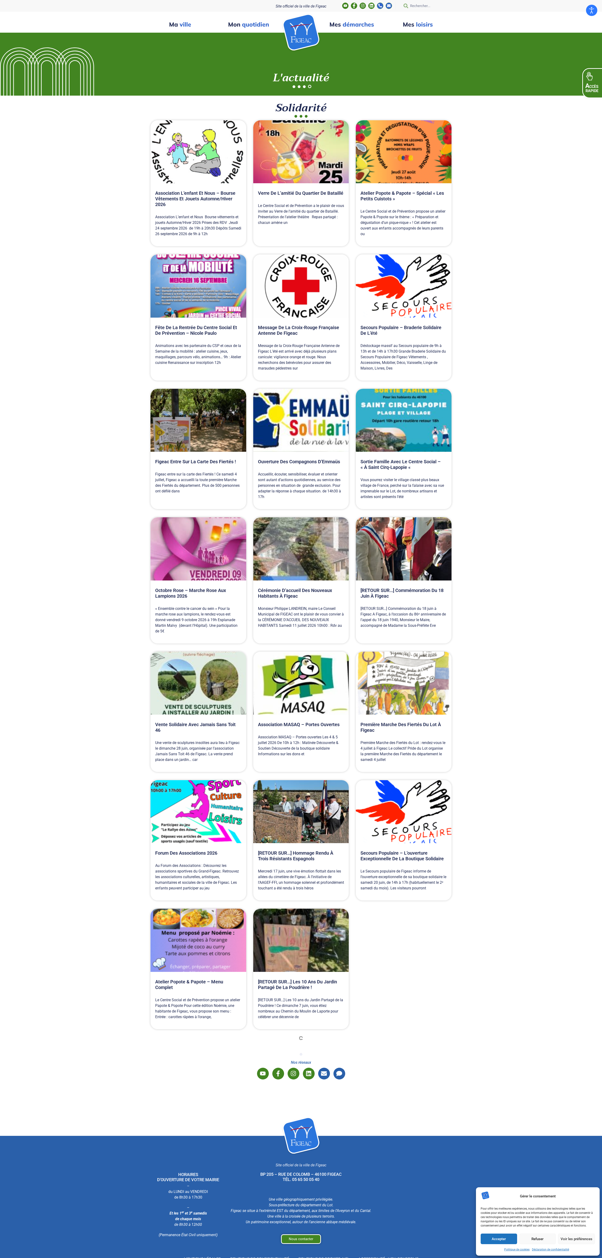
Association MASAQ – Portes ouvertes (299, 724)
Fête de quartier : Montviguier (392, 982)
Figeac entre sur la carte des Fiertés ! (196, 461)
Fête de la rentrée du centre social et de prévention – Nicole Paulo (196, 330)
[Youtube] (345, 6)
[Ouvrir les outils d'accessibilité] (591, 10)
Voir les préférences (576, 1239)
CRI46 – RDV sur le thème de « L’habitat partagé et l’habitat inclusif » (300, 1113)
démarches (351, 24)
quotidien (248, 24)
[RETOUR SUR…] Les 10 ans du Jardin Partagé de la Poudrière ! (297, 984)
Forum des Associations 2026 (186, 853)
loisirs (418, 24)
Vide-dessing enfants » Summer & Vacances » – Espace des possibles (192, 1113)
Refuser (537, 1239)
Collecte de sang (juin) (282, 1244)
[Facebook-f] (354, 6)
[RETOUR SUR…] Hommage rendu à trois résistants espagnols (295, 855)
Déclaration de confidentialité (550, 1249)
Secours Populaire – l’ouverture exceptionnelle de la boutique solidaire (402, 855)
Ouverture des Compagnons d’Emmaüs (299, 461)
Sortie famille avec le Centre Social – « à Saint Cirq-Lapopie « (400, 464)
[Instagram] (363, 6)
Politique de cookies (517, 1249)
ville (180, 24)
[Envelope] (389, 6)
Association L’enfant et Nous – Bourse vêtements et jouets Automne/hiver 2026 (195, 198)
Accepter (499, 1239)
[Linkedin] (371, 6)
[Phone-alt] (380, 6)
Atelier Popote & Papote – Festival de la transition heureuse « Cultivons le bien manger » (403, 1115)
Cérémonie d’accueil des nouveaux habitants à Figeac (295, 593)
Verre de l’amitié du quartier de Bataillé (300, 193)
